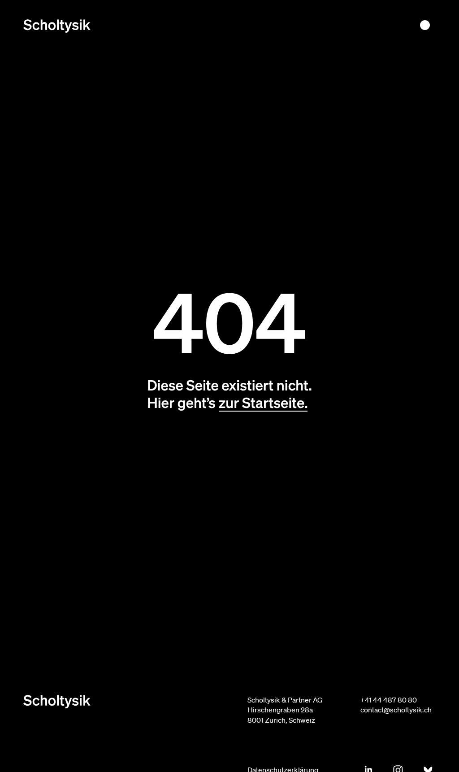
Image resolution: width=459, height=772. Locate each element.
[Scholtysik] (126, 701)
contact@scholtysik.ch (396, 709)
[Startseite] (57, 26)
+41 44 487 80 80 (388, 699)
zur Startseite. (263, 403)
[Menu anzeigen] (425, 25)
